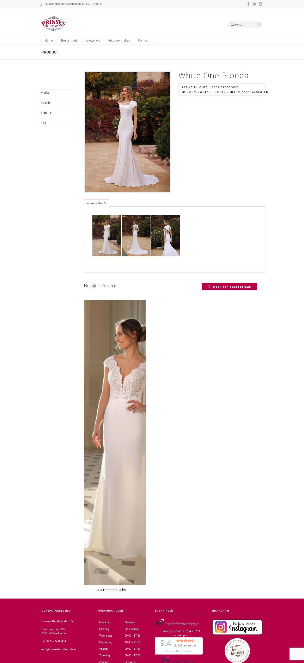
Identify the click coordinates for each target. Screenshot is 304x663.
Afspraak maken (119, 40)
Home (49, 40)
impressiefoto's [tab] (96, 203)
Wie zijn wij (93, 40)
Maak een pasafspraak (232, 287)
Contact (143, 40)
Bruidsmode (69, 40)
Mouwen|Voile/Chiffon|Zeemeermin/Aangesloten (225, 92)
